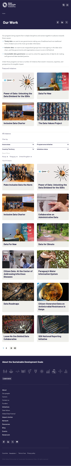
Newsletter (12, 453)
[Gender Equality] (29, 371)
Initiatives (5, 407)
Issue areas (6, 144)
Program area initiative (45, 144)
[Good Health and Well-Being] (17, 371)
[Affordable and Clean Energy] (42, 371)
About (4, 390)
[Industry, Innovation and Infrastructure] (54, 371)
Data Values (6, 410)
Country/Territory (8, 149)
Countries (5, 453)
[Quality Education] (23, 371)
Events (4, 431)
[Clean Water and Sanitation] (35, 371)
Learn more (7, 378)
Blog (3, 428)
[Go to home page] (9, 5)
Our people (6, 393)
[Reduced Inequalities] (60, 371)
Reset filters (6, 153)
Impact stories (7, 417)
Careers (4, 397)
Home (3, 13)
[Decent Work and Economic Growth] (48, 371)
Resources (6, 424)
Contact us (5, 400)
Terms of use (22, 453)
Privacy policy (31, 453)
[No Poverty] (5, 371)
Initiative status (42, 149)
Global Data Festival (8, 414)
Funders (5, 403)
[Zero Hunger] (11, 371)
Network (5, 421)
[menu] (67, 5)
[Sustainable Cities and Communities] (66, 371)
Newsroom (6, 435)
